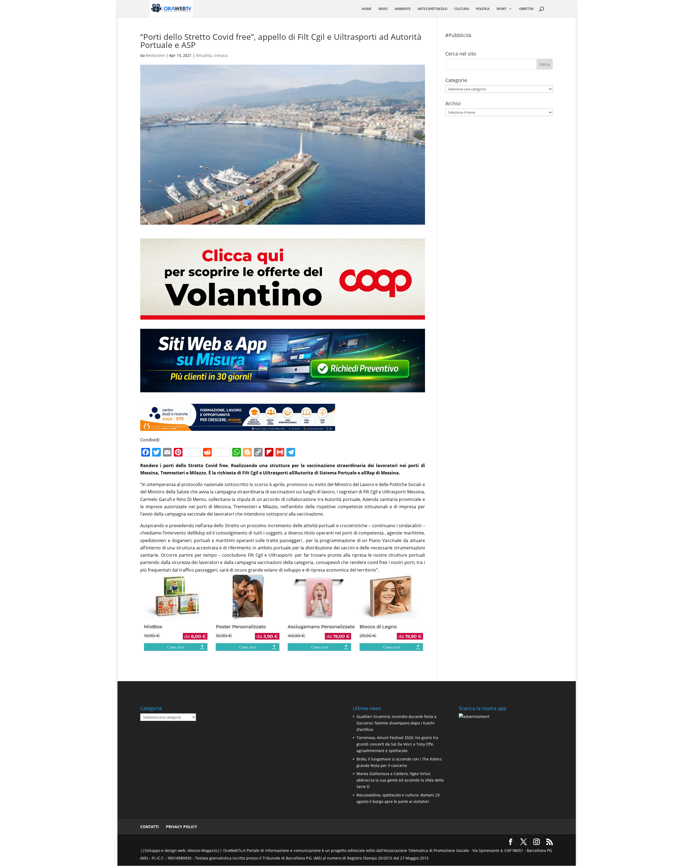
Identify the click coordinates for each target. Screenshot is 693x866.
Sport (501, 9)
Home (366, 9)
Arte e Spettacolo (432, 9)
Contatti (149, 826)
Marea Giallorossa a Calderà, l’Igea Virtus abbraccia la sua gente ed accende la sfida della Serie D (400, 780)
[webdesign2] (282, 394)
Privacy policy (181, 826)
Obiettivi (526, 9)
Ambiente (402, 9)
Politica (482, 9)
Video (382, 9)
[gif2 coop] (282, 316)
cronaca (220, 55)
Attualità (203, 55)
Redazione (155, 55)
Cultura (461, 9)
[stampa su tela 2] (282, 648)
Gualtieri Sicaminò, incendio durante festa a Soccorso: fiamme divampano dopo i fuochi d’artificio (396, 723)
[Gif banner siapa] (237, 427)
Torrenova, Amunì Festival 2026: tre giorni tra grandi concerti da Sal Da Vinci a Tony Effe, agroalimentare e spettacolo (397, 744)
